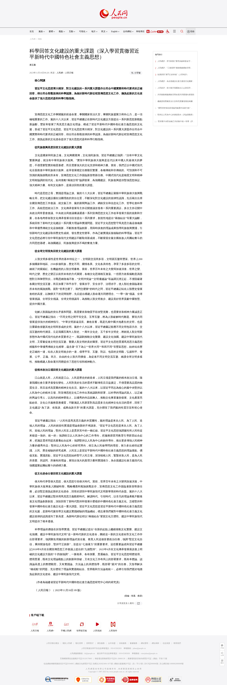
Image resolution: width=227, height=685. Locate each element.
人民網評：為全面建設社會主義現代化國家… (176, 81)
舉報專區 (140, 31)
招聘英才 (90, 643)
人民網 (32, 39)
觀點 (40, 39)
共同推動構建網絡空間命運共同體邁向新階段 (176, 95)
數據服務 (133, 643)
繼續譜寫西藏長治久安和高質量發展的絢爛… (176, 101)
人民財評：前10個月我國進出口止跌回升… (175, 88)
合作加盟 (111, 643)
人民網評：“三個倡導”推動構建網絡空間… (175, 68)
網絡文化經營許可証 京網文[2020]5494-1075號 (94, 664)
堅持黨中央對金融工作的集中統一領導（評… (176, 121)
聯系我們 (177, 643)
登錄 (192, 31)
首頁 (32, 31)
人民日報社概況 (52, 643)
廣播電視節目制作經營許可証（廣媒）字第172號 (147, 659)
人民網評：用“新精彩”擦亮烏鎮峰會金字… (175, 61)
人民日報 (35, 631)
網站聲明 (144, 643)
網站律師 (155, 643)
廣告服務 (101, 643)
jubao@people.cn (139, 648)
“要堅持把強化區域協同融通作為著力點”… (175, 108)
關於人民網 (67, 643)
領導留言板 (81, 631)
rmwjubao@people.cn (149, 653)
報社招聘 (79, 643)
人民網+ (50, 631)
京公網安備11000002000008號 (172, 664)
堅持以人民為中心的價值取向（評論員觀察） (176, 115)
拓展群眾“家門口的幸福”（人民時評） (173, 75)
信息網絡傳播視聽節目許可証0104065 (59, 664)
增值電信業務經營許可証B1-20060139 (110, 659)
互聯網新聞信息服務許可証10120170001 (76, 659)
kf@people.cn (89, 653)
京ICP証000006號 (151, 664)
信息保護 (166, 643)
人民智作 (113, 631)
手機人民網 (66, 631)
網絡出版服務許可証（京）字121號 (128, 664)
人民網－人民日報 (65, 73)
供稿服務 (122, 643)
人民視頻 (97, 631)
